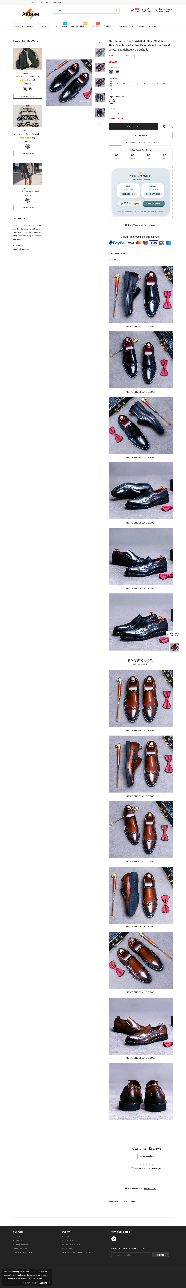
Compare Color (84, 102)
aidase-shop (27, 73)
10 (157, 84)
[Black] (30, 89)
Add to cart (27, 96)
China (111, 101)
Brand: (111, 56)
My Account (164, 12)
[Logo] (31, 14)
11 (111, 90)
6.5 (124, 84)
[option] (69, 82)
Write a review (147, 1156)
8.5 (143, 84)
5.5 (111, 84)
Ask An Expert (150, 225)
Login (161, 9)
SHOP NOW (154, 203)
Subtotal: (112, 119)
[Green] (25, 89)
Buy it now (141, 135)
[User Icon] (156, 10)
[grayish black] (28, 200)
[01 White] (28, 146)
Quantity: (112, 108)
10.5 (163, 84)
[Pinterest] (113, 1238)
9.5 (150, 84)
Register (169, 9)
